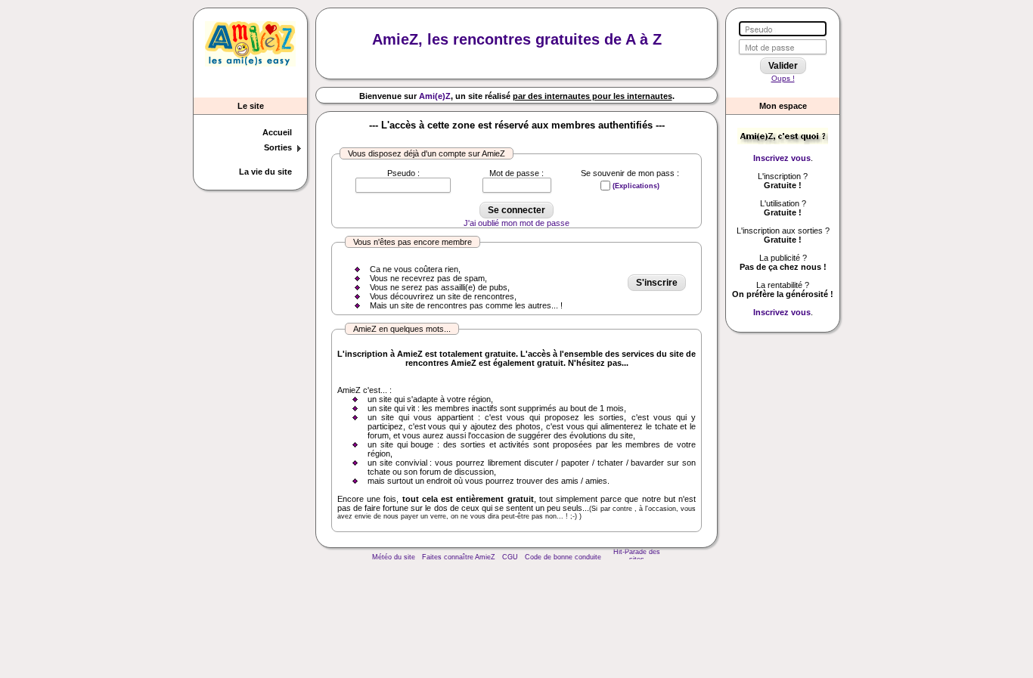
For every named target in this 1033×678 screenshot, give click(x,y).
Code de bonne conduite (563, 557)
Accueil (277, 132)
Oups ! (783, 78)
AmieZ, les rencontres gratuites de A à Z (517, 39)
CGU (510, 557)
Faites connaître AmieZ (458, 557)
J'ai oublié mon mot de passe (516, 223)
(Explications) (636, 186)
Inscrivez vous (782, 158)
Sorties (278, 147)
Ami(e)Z (435, 96)
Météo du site (393, 557)
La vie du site (265, 171)
